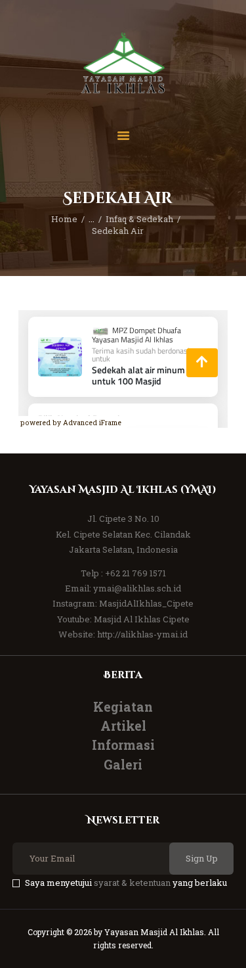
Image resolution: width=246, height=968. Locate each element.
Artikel (123, 726)
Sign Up (202, 858)
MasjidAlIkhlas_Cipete (146, 603)
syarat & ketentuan (132, 882)
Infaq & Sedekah (139, 219)
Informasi (123, 745)
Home (64, 219)
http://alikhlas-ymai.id (142, 634)
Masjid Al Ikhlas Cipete (142, 619)
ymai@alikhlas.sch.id (137, 588)
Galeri (123, 764)
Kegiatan (123, 707)
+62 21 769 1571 (135, 573)
